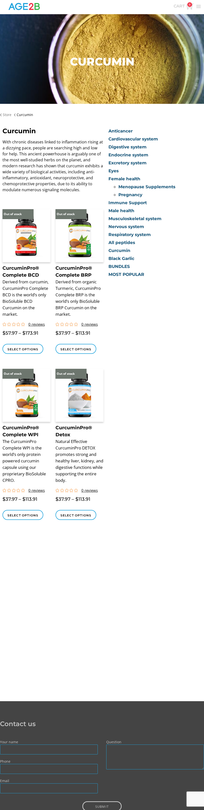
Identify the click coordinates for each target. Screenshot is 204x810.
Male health (121, 210)
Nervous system (126, 226)
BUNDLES (119, 266)
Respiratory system (129, 234)
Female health (124, 178)
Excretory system (127, 162)
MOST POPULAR (126, 274)
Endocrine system (128, 154)
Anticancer (120, 130)
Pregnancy (130, 194)
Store (7, 115)
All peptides (121, 242)
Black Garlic (121, 258)
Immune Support (127, 202)
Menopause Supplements (146, 186)
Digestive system (127, 146)
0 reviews (36, 324)
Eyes (113, 170)
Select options (23, 349)
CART (182, 5)
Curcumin (119, 250)
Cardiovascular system (133, 138)
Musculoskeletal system (134, 218)
